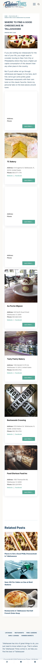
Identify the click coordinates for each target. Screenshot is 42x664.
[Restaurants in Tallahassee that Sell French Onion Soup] (21, 598)
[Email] (7, 661)
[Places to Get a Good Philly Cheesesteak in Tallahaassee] (21, 541)
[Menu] (34, 4)
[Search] (38, 4)
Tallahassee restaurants (14, 79)
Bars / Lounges (13, 635)
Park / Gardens (31, 632)
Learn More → (28, 126)
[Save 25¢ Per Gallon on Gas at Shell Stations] (21, 569)
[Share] (21, 661)
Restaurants (19, 632)
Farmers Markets (27, 635)
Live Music (8, 632)
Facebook (18, 176)
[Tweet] (35, 661)
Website (10, 176)
